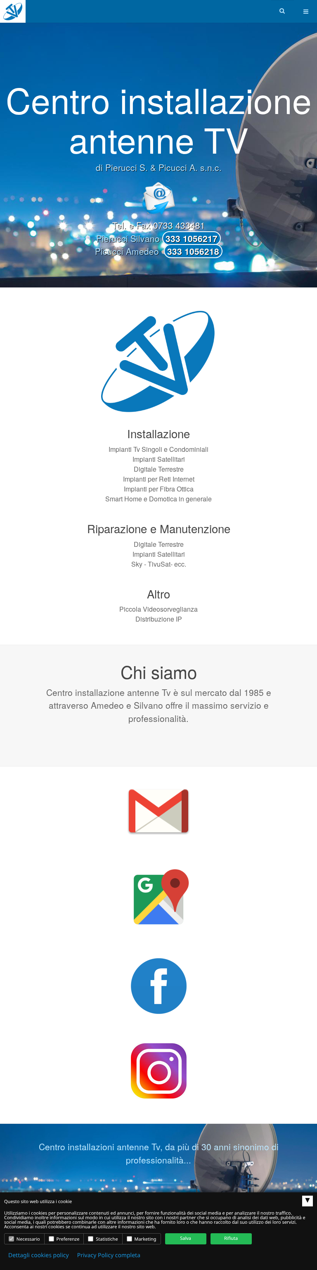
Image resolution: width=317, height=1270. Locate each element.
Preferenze (67, 1239)
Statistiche (106, 1239)
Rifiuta (231, 1238)
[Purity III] (13, 11)
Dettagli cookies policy (38, 1255)
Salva (185, 1238)
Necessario (27, 1239)
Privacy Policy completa (108, 1255)
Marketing (144, 1239)
